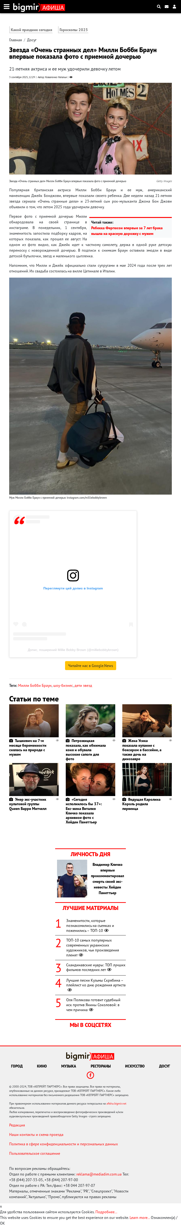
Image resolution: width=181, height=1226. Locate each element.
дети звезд (83, 685)
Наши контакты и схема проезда (36, 1134)
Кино (42, 1066)
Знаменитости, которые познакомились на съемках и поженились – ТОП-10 (90, 925)
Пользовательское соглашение (34, 1153)
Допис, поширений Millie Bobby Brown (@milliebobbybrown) (73, 650)
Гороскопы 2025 (74, 29)
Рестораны (101, 1066)
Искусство (135, 1066)
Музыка (68, 1066)
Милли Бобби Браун (35, 685)
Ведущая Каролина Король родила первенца (141, 804)
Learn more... (140, 1217)
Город (17, 1066)
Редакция (17, 1125)
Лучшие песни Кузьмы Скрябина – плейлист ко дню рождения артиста (96, 983)
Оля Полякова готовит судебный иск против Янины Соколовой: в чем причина (93, 1004)
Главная (15, 40)
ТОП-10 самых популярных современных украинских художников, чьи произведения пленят (92, 947)
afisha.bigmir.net (116, 1103)
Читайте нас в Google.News (90, 665)
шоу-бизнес (63, 685)
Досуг (32, 40)
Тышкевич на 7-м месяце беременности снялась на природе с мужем (27, 747)
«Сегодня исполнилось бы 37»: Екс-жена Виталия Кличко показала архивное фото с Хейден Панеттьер (84, 810)
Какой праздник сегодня (31, 29)
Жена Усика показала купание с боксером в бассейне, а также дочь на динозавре (141, 749)
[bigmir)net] (27, 6)
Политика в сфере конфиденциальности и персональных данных (63, 1144)
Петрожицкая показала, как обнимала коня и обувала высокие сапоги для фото (86, 749)
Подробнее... (106, 1211)
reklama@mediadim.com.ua (99, 1174)
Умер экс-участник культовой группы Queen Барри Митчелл (27, 804)
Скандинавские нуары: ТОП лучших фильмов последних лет (95, 967)
